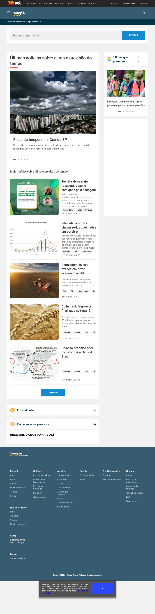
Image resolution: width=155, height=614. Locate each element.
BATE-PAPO (129, 3)
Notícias (61, 471)
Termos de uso (133, 501)
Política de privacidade (132, 480)
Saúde (60, 483)
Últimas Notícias (85, 210)
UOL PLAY (81, 3)
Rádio (83, 479)
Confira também (111, 471)
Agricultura (68, 210)
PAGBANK (59, 3)
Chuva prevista (17, 558)
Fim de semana (17, 487)
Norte (77, 332)
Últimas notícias (64, 475)
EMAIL (144, 3)
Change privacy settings (133, 487)
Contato (130, 471)
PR (72, 291)
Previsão (14, 471)
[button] (14, 159)
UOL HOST (48, 3)
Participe (107, 475)
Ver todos (140, 59)
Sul (64, 291)
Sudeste (66, 252)
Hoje (12, 479)
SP (76, 252)
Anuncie (130, 475)
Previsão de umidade (39, 487)
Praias (13, 496)
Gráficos (37, 471)
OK (102, 588)
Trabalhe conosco (135, 493)
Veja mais (53, 392)
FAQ (128, 497)
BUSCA (114, 3)
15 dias (13, 492)
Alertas (60, 498)
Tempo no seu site (111, 479)
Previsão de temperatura (39, 480)
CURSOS (70, 3)
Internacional (63, 507)
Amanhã (14, 483)
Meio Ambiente (64, 487)
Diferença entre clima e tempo (17, 541)
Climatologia (39, 497)
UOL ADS (92, 3)
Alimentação (63, 479)
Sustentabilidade (65, 502)
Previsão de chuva (42, 475)
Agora (13, 475)
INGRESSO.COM (34, 3)
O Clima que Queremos (62, 493)
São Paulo (87, 252)
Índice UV (38, 493)
